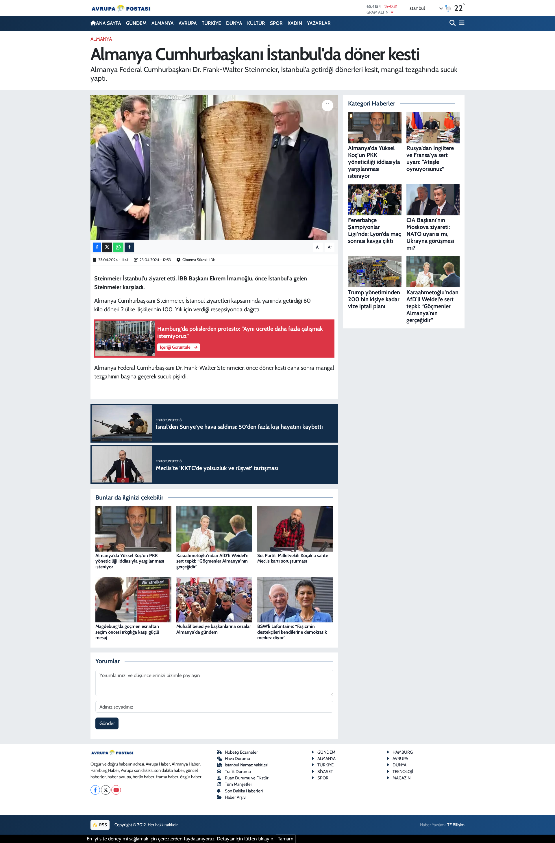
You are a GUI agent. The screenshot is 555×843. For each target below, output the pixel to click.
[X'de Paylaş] (107, 247)
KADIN (295, 23)
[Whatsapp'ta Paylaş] (118, 247)
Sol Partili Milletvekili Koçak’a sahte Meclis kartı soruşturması (292, 558)
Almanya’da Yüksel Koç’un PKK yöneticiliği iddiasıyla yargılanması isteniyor (129, 561)
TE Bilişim (456, 824)
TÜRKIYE (325, 765)
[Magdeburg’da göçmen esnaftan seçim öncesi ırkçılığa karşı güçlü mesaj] (133, 599)
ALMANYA (162, 23)
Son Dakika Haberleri (244, 791)
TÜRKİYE (211, 23)
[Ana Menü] (461, 23)
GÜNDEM (136, 23)
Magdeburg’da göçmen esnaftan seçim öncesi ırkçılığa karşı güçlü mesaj (127, 632)
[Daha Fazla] (129, 247)
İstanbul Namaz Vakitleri (246, 765)
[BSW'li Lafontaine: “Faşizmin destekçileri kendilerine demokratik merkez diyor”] (295, 599)
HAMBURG (403, 752)
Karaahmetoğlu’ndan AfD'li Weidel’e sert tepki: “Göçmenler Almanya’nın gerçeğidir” (212, 561)
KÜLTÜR (256, 23)
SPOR (276, 23)
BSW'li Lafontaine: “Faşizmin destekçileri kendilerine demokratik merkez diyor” (292, 632)
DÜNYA (234, 23)
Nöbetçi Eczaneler (241, 752)
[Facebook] (95, 790)
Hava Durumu (237, 758)
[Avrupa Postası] (120, 7)
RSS (102, 824)
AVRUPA (188, 23)
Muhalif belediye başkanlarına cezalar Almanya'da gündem (213, 629)
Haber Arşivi (235, 797)
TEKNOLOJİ (403, 771)
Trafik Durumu (238, 771)
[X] (105, 790)
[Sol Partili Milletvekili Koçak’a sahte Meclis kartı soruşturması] (295, 528)
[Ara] (453, 23)
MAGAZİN (401, 778)
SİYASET (325, 771)
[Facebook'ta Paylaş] (97, 247)
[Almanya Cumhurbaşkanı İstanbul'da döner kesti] (214, 167)
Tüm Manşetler (238, 784)
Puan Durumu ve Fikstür (247, 778)
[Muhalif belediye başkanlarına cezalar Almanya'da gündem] (214, 599)
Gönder (107, 723)
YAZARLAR (319, 23)
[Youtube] (116, 790)
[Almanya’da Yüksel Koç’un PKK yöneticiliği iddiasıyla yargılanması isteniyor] (133, 528)
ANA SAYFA (108, 23)
